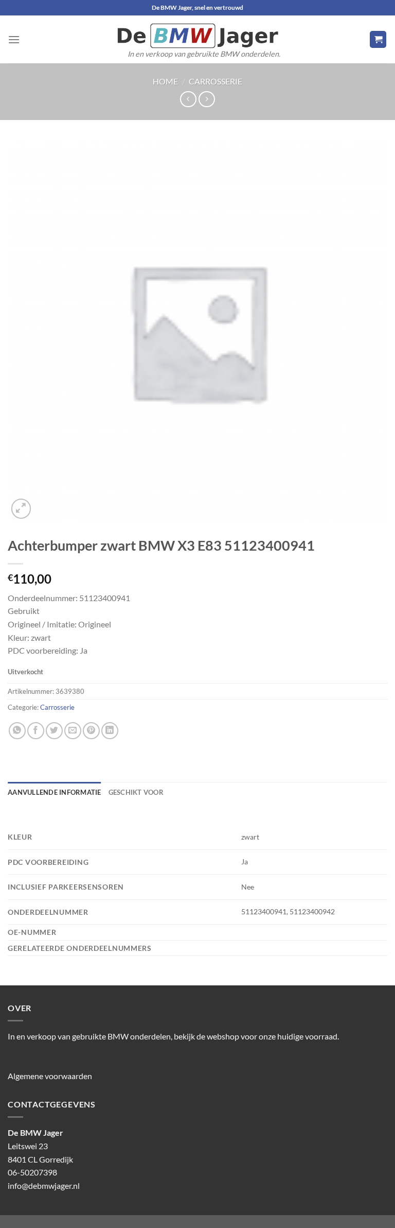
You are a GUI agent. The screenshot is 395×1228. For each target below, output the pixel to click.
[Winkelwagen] (378, 39)
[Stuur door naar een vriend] (72, 730)
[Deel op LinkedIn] (109, 730)
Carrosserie (215, 81)
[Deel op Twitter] (54, 730)
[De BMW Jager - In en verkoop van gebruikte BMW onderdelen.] (197, 35)
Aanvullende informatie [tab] (54, 792)
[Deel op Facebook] (35, 730)
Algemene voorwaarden (50, 1076)
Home (165, 81)
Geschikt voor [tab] (136, 792)
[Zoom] (21, 509)
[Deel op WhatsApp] (17, 730)
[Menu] (14, 39)
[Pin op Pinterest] (91, 730)
